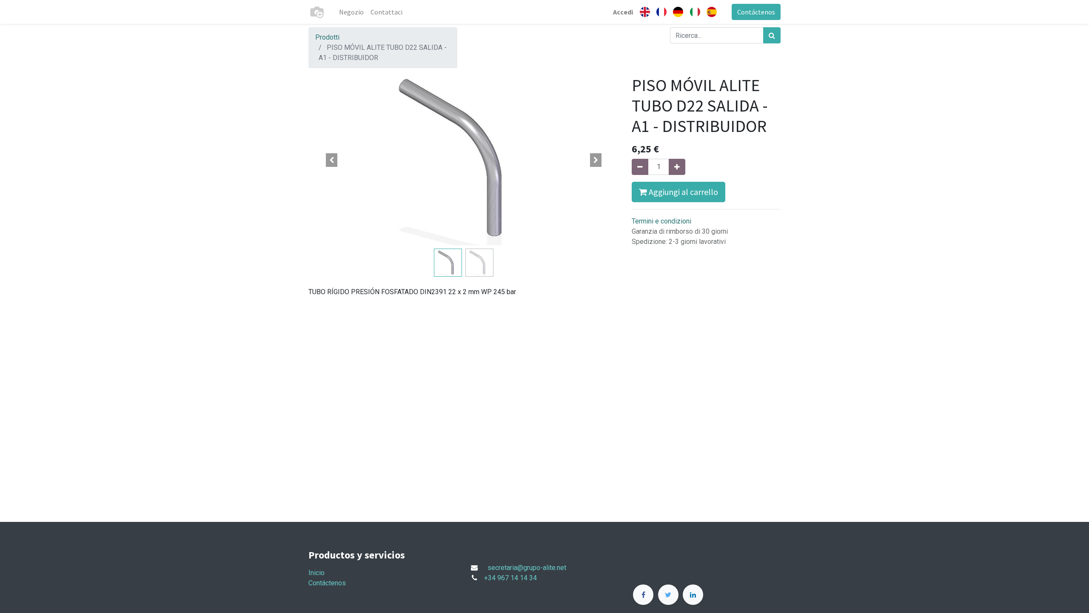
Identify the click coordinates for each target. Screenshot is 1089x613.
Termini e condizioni (661, 221)
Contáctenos (756, 12)
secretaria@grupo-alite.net (526, 568)
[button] (331, 160)
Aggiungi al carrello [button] (682, 191)
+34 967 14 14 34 (510, 578)
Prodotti (327, 37)
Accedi (623, 12)
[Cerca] (772, 35)
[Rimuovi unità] (640, 167)
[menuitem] (351, 11)
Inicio (316, 573)
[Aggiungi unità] (677, 167)
